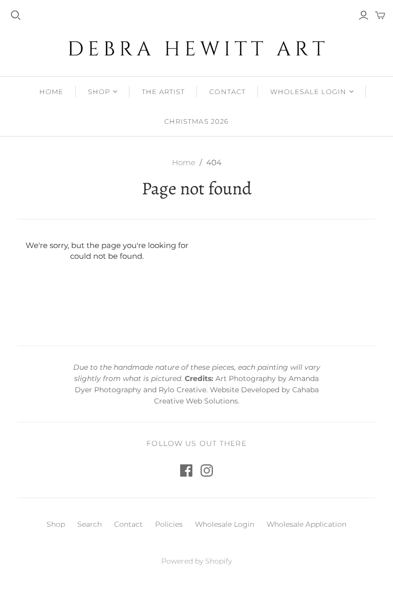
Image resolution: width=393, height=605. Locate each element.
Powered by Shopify (196, 561)
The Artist (163, 91)
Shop (99, 91)
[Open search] (16, 15)
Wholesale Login (308, 91)
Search (89, 524)
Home (51, 91)
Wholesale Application (306, 524)
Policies (169, 524)
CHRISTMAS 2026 (196, 121)
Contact (227, 91)
